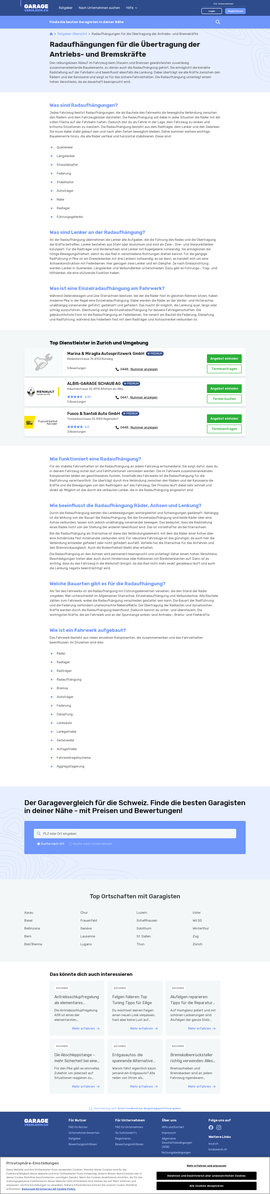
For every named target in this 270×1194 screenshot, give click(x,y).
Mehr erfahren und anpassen (206, 1165)
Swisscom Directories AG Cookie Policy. (49, 1188)
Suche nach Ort (52, 844)
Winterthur (201, 928)
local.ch (213, 1143)
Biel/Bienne (33, 944)
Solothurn (144, 928)
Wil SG (197, 920)
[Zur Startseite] (39, 8)
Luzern (142, 912)
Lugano (86, 944)
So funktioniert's (126, 1133)
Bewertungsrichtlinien (83, 1144)
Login (212, 11)
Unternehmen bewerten (84, 1133)
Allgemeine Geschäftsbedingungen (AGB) (177, 1143)
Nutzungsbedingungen (176, 1152)
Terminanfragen (224, 369)
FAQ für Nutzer (78, 1127)
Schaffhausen (147, 920)
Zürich (197, 944)
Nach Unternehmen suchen (99, 8)
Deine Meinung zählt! (137, 1108)
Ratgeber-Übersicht (72, 34)
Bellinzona (32, 928)
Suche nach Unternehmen (92, 844)
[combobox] (135, 22)
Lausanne (87, 936)
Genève (86, 928)
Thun (140, 944)
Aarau (28, 912)
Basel (28, 920)
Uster (197, 912)
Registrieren (235, 11)
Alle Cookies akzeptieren (207, 1185)
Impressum (169, 1133)
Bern (27, 936)
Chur (84, 912)
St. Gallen (144, 936)
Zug (196, 936)
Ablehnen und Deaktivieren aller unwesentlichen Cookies (206, 1175)
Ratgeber (66, 8)
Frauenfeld (88, 920)
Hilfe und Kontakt (173, 1127)
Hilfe (129, 8)
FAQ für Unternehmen (129, 1127)
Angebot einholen (224, 358)
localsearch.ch (218, 1149)
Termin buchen (224, 399)
